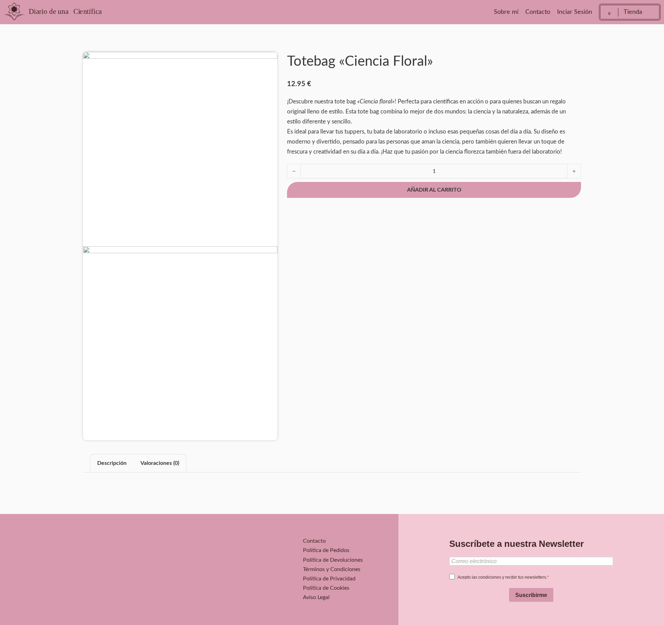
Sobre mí (506, 12)
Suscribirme (531, 595)
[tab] (111, 463)
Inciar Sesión (574, 12)
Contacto (537, 12)
